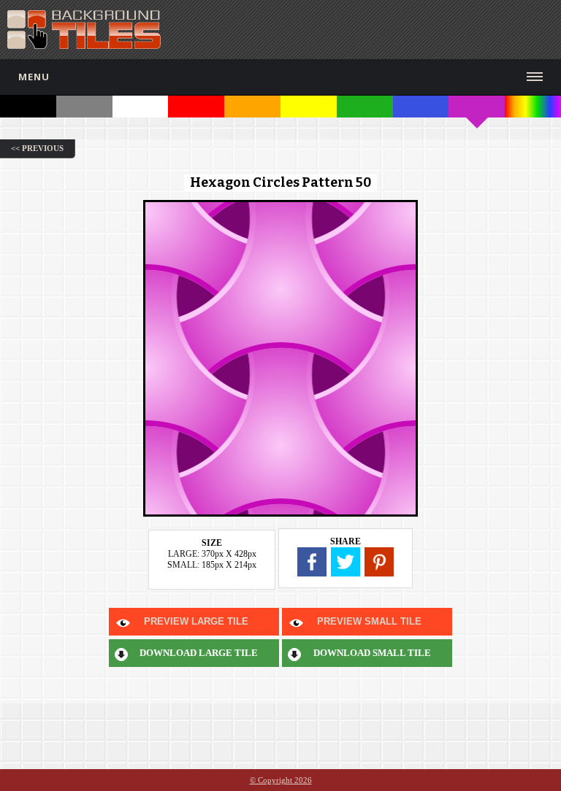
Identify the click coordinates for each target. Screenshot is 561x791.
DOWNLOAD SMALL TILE (372, 652)
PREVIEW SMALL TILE (369, 621)
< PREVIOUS (37, 148)
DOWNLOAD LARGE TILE (199, 652)
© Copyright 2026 (281, 780)
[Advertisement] (386, 29)
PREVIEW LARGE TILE (196, 621)
